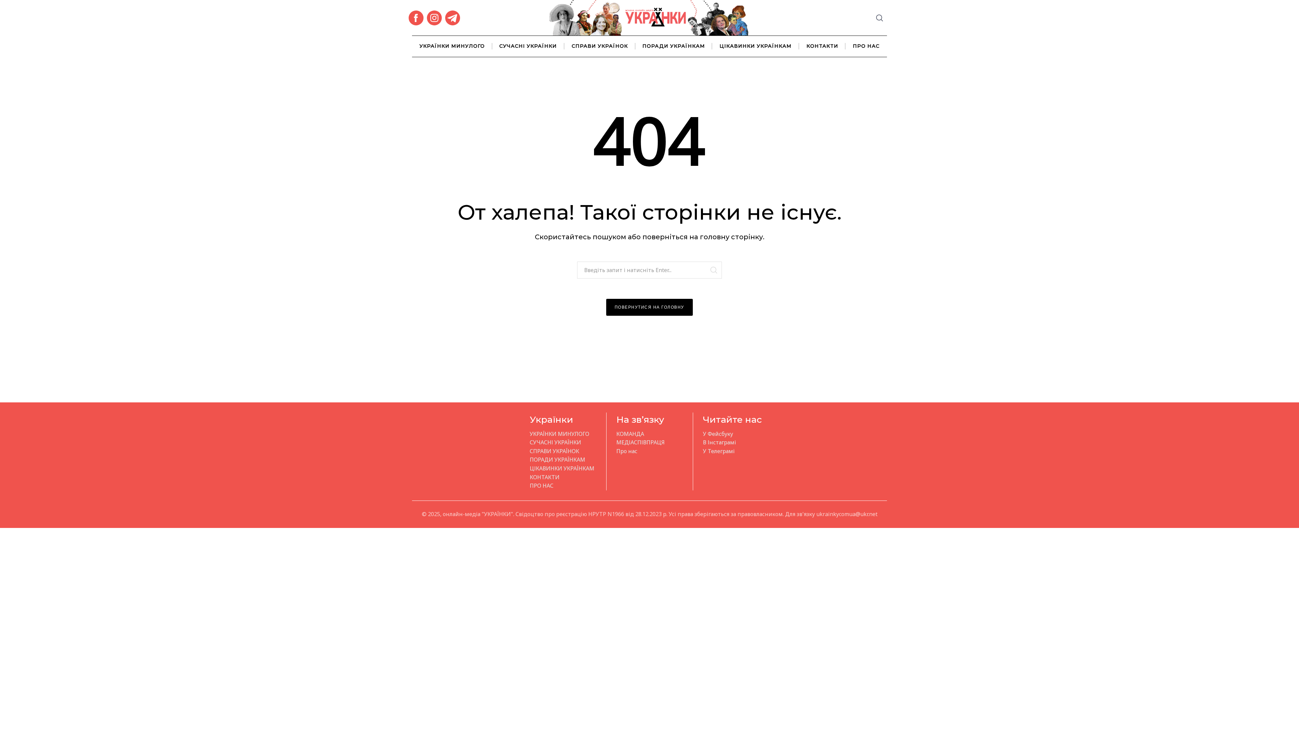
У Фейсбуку (718, 434)
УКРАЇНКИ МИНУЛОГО (452, 46)
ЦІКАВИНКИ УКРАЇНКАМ (756, 46)
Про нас (626, 451)
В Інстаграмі (719, 442)
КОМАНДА (630, 434)
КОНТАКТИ (822, 46)
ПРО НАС (866, 46)
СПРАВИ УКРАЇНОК (600, 46)
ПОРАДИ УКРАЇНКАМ (673, 46)
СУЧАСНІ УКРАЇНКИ (528, 46)
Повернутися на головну (649, 307)
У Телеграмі (719, 451)
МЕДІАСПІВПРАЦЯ (640, 442)
